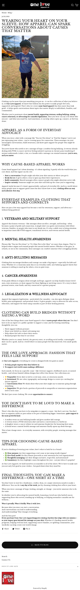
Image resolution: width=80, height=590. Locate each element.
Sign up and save (10, 566)
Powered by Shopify (40, 588)
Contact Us (6, 560)
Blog (10, 13)
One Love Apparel (26, 518)
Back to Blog (41, 545)
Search (4, 556)
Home (4, 13)
